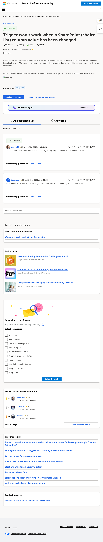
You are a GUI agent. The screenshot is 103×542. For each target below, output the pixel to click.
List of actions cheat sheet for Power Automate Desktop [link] (33, 477)
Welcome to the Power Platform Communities (25, 237)
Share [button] (32, 45)
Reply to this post (13, 97)
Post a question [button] (91, 3)
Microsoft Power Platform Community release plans (27, 500)
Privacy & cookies (66, 527)
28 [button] (33, 49)
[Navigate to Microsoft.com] (10, 3)
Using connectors (16, 368)
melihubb (15, 147)
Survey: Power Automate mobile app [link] (23, 456)
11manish (21, 406)
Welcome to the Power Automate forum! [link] (25, 483)
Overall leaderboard (81, 424)
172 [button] (28, 406)
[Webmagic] (8, 180)
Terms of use (81, 527)
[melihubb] (8, 147)
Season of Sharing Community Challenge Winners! (42, 256)
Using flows (20, 88)
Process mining (15, 360)
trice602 (20, 415)
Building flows (14, 339)
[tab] (22, 122)
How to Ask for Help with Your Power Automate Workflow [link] (34, 461)
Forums (26, 16)
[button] (91, 4)
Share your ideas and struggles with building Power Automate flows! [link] (39, 450)
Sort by (6, 129)
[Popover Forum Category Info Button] (42, 324)
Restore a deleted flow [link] (16, 472)
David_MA (21, 397)
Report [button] (41, 45)
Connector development (19, 343)
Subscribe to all (51, 379)
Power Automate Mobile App (21, 356)
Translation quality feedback (20, 364)
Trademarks (93, 527)
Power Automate (36, 16)
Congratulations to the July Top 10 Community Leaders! (45, 283)
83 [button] (22, 147)
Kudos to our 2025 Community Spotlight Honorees (42, 269)
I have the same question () (41, 97)
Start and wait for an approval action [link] (23, 466)
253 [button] (29, 397)
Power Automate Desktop (19, 352)
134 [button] (27, 415)
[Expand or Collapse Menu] (3, 9)
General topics (15, 348)
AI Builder (13, 335)
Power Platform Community (37, 3)
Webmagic (28, 49)
